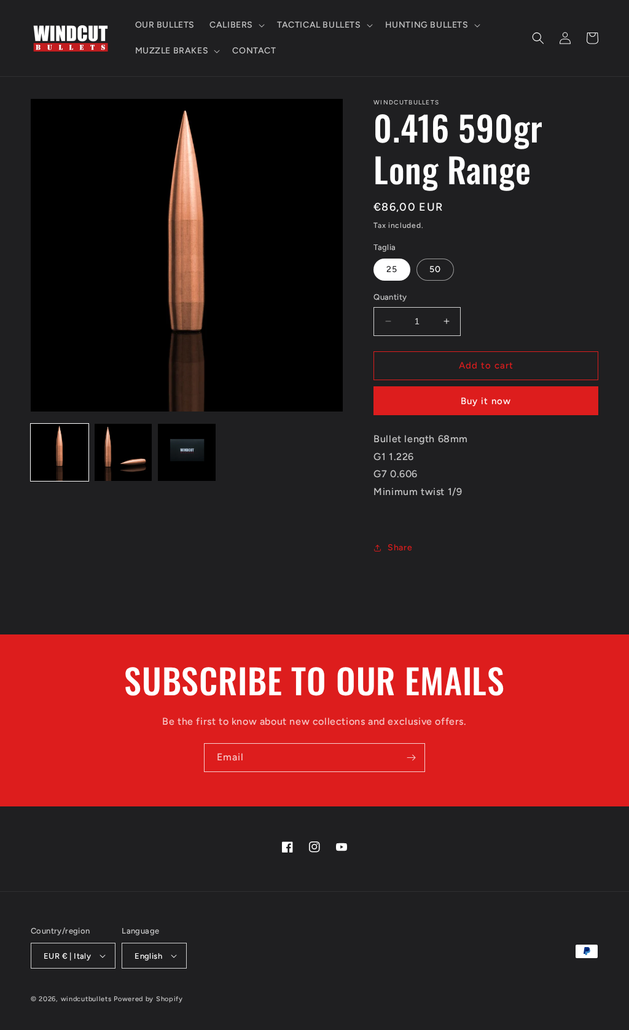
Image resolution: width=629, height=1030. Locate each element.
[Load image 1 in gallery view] (59, 453)
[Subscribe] (410, 757)
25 (391, 269)
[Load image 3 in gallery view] (187, 453)
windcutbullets (86, 999)
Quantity (390, 297)
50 (435, 269)
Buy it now (486, 401)
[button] (236, 25)
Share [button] (400, 547)
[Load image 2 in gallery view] (123, 453)
